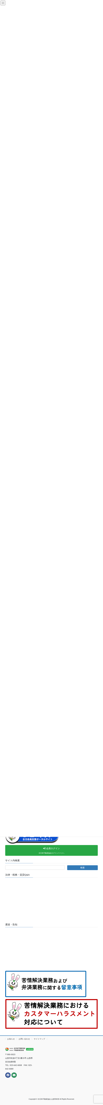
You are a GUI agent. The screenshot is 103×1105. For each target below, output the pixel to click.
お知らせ (11, 1039)
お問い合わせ (24, 1039)
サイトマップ (39, 1039)
